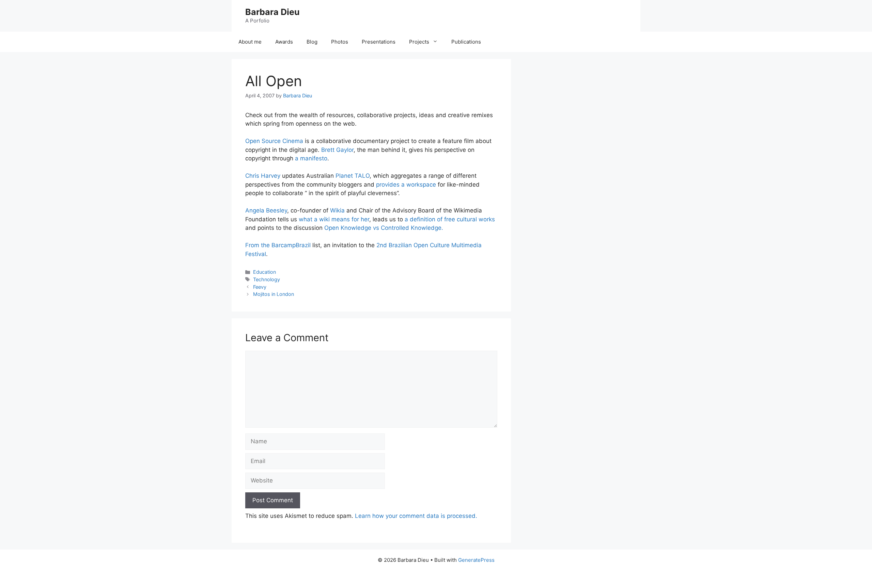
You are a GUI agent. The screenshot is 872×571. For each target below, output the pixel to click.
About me (250, 41)
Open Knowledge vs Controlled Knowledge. (383, 227)
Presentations (378, 41)
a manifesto (311, 158)
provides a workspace (406, 184)
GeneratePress (476, 560)
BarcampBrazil (291, 245)
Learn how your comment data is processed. (416, 515)
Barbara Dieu (272, 12)
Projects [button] (419, 41)
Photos (339, 41)
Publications (466, 41)
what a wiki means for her (334, 219)
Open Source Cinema (274, 141)
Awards (284, 41)
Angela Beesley (266, 210)
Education (264, 272)
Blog (312, 41)
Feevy (259, 287)
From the (258, 245)
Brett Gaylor (337, 149)
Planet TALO (353, 175)
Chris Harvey (262, 175)
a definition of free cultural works (450, 219)
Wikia (337, 210)
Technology (266, 279)
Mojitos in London (273, 294)
